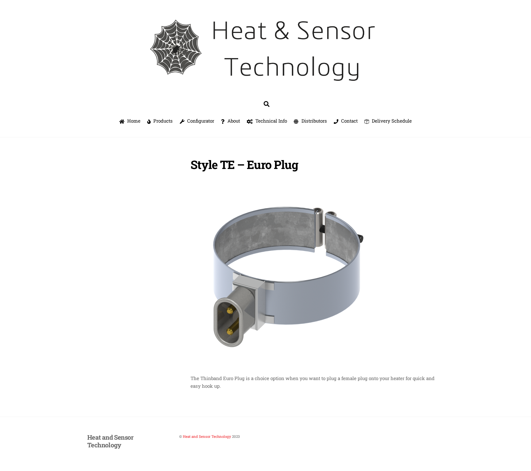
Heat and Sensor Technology (207, 436)
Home (133, 121)
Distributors (313, 121)
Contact (349, 121)
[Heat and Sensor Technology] (265, 85)
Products (162, 121)
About (233, 121)
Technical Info (270, 121)
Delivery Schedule (391, 121)
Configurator (200, 121)
